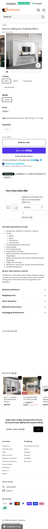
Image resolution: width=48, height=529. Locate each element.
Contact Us (6, 446)
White (6, 81)
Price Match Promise (31, 446)
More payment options (24, 156)
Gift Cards (27, 461)
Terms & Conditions (9, 461)
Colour (5, 76)
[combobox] (24, 16)
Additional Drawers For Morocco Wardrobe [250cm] (32, 200)
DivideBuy (27, 458)
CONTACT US (13, 527)
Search (4, 474)
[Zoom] (38, 65)
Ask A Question (9, 301)
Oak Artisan (27, 81)
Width (5, 95)
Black (16, 81)
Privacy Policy (7, 464)
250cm (7, 100)
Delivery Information (9, 458)
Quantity (6, 125)
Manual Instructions (12, 307)
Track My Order (7, 449)
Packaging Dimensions (13, 312)
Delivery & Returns (11, 290)
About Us (5, 471)
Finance (27, 455)
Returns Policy (7, 455)
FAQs (4, 452)
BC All (14, 373)
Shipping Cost (9, 295)
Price (4, 107)
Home (4, 25)
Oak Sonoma (9, 87)
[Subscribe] (38, 429)
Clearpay (27, 452)
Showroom (6, 468)
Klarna (26, 449)
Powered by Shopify (11, 523)
